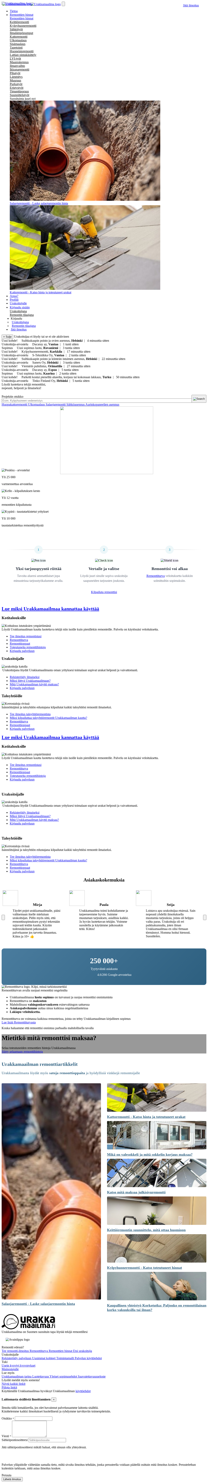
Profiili (14, 299)
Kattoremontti (18, 36)
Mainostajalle (10, 1369)
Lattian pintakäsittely (23, 55)
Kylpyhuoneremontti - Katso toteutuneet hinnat (144, 1268)
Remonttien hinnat (21, 18)
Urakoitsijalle (18, 303)
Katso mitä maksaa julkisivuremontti (136, 1192)
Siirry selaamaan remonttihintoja (22, 1051)
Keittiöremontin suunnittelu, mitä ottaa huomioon (146, 1230)
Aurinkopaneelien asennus (102, 404)
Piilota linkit (9, 1387)
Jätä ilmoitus (191, 5)
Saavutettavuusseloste (92, 1376)
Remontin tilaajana (22, 315)
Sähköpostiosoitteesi (15, 1440)
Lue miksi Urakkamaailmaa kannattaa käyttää (50, 608)
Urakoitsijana (18, 311)
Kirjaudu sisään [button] (20, 307)
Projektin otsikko (12, 396)
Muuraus (15, 80)
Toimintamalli (65, 1358)
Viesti (5, 1436)
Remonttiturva (155, 576)
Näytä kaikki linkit (13, 1383)
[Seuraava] (204, 917)
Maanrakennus (19, 62)
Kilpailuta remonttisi (104, 592)
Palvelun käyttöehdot (88, 1358)
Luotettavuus (41, 1376)
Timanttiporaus (19, 91)
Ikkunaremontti (19, 69)
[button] (16, 318)
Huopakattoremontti (15, 404)
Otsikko (7, 1418)
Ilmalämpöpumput (21, 33)
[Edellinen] (3, 917)
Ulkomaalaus (18, 40)
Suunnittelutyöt (19, 95)
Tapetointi (16, 47)
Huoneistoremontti (22, 51)
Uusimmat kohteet (44, 1358)
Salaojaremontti (56, 404)
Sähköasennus (75, 404)
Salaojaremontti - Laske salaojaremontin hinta (38, 1304)
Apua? (14, 296)
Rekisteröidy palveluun (17, 1358)
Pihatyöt (15, 73)
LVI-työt (15, 58)
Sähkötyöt (16, 29)
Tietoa (14, 11)
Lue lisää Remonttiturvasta (19, 1022)
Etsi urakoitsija (82, 1351)
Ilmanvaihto (17, 66)
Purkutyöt (16, 84)
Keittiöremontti (19, 22)
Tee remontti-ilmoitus (16, 1351)
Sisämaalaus (17, 44)
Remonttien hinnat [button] (21, 14)
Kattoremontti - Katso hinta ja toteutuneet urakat (146, 1117)
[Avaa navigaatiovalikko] (63, 4)
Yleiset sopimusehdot (64, 1376)
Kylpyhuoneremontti (23, 25)
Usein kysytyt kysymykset (18, 1365)
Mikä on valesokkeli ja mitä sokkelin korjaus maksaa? (150, 1154)
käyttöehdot (83, 1391)
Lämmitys (16, 76)
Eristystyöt (16, 87)
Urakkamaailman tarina (17, 1376)
